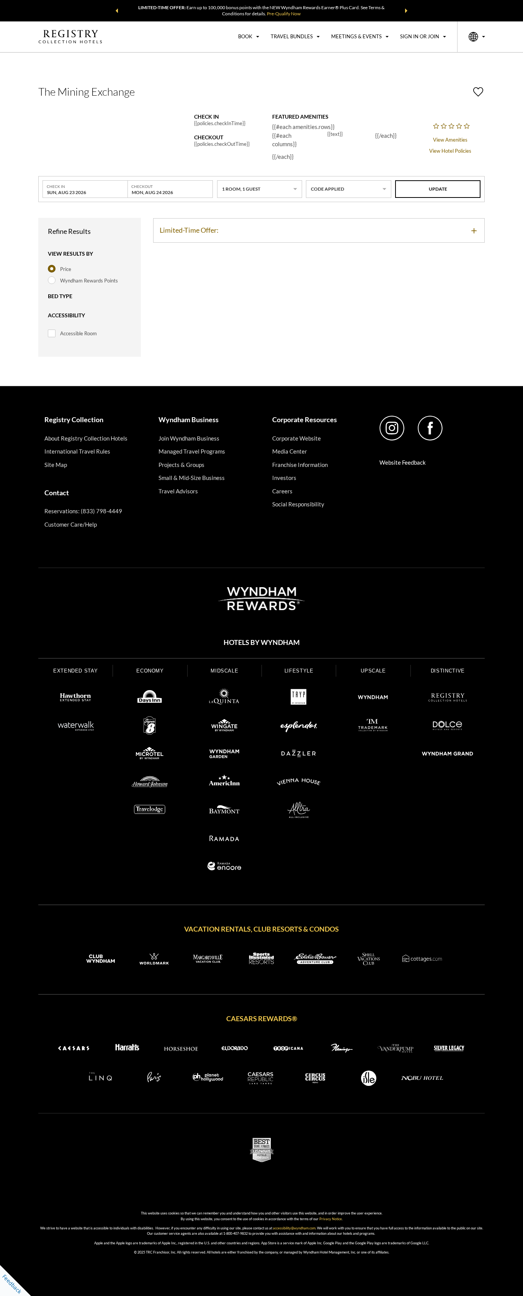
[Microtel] (149, 754)
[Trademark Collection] (373, 726)
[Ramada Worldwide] (224, 839)
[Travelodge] (149, 811)
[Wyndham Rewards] (261, 598)
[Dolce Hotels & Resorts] (447, 726)
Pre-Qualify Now (284, 13)
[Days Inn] (149, 698)
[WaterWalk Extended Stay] (75, 726)
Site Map (55, 464)
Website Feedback (402, 462)
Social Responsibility (298, 504)
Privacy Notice (330, 1219)
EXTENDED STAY (75, 671)
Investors (284, 477)
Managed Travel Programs (192, 451)
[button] (117, 10)
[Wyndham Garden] (224, 754)
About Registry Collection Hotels (85, 438)
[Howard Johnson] (149, 783)
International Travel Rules (77, 451)
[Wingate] (224, 726)
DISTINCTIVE (448, 671)
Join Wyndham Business (189, 438)
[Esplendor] (298, 726)
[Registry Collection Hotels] (447, 698)
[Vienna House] (298, 783)
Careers (282, 491)
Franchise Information (300, 464)
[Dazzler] (298, 754)
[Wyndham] (373, 698)
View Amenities (450, 140)
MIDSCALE (224, 671)
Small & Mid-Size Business (192, 477)
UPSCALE (373, 671)
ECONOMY (150, 671)
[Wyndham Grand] (447, 754)
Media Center (289, 451)
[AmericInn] (224, 783)
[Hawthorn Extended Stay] (75, 698)
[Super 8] (149, 726)
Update (438, 189)
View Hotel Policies (450, 151)
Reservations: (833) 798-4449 (83, 511)
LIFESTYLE (299, 671)
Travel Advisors (178, 491)
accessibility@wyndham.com (294, 1228)
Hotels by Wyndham (262, 642)
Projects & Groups (181, 464)
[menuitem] (248, 36)
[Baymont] (224, 811)
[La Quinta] (224, 698)
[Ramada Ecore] (224, 867)
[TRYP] (298, 698)
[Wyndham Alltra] (298, 811)
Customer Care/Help (70, 524)
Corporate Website (296, 438)
